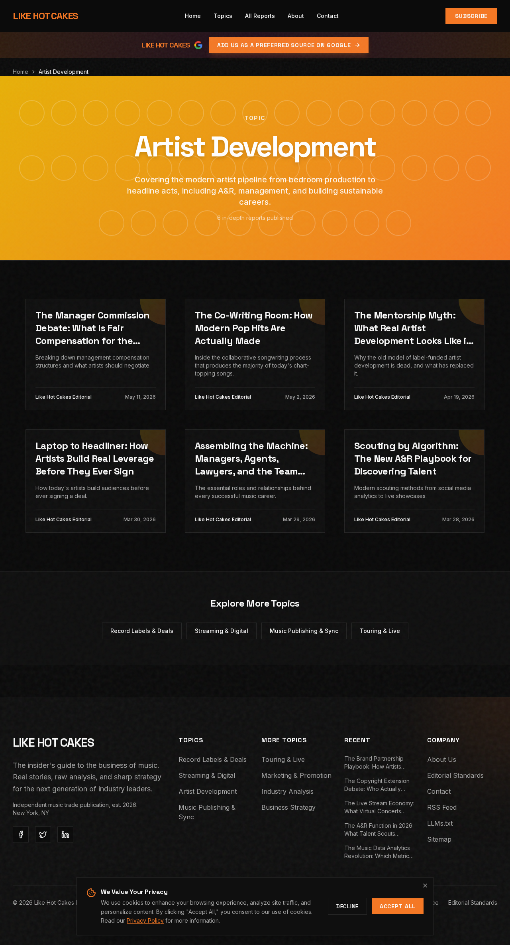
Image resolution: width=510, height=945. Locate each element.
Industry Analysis (287, 791)
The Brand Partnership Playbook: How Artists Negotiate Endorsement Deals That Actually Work (377, 763)
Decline (347, 906)
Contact (439, 791)
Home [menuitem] (193, 15)
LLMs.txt (440, 823)
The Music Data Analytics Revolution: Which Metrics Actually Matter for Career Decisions (378, 852)
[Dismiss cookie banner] (425, 885)
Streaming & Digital (221, 630)
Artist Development (207, 791)
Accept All (398, 906)
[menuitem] (223, 16)
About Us (441, 759)
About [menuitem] (296, 15)
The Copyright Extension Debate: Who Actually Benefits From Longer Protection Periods (377, 785)
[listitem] (21, 834)
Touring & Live (380, 630)
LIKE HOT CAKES (45, 16)
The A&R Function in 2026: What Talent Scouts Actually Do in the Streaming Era (379, 830)
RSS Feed (442, 807)
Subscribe (471, 16)
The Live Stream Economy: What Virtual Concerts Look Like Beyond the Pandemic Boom (379, 807)
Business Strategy (288, 807)
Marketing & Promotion (296, 775)
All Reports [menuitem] (260, 15)
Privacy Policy (145, 920)
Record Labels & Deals (141, 630)
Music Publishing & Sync (304, 630)
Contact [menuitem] (328, 15)
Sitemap (439, 839)
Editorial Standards (455, 775)
